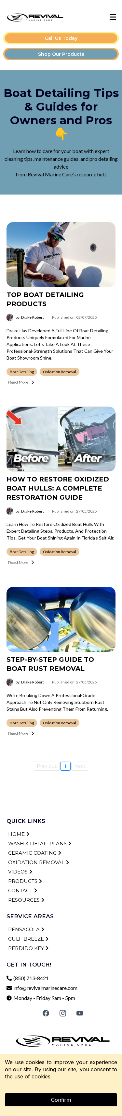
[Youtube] (79, 1013)
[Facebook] (45, 1013)
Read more (18, 382)
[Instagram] (62, 1013)
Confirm (61, 1100)
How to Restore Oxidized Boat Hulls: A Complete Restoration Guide (58, 488)
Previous (47, 766)
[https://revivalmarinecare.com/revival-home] (35, 17)
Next (79, 766)
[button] (112, 17)
